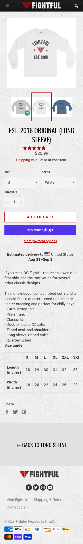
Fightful (21, 521)
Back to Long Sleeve (44, 444)
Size (7, 172)
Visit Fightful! (18, 499)
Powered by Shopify (41, 521)
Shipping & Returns (50, 499)
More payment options (40, 241)
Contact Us (16, 507)
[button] (34, 148)
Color (46, 172)
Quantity (10, 192)
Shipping (23, 160)
